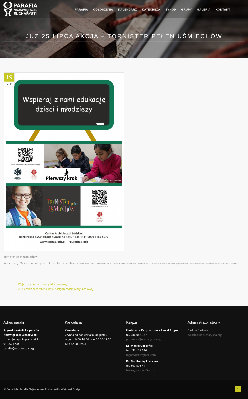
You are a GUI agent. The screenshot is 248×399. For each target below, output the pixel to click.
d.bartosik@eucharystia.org (205, 335)
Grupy (186, 9)
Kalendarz (127, 9)
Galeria (204, 9)
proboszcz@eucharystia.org (143, 339)
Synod (170, 9)
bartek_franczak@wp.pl (140, 370)
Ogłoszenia (103, 9)
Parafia (81, 9)
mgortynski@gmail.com (141, 355)
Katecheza (151, 9)
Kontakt (223, 9)
